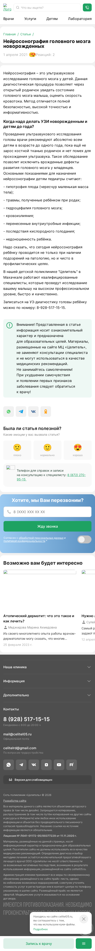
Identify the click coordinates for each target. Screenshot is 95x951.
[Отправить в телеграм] (21, 411)
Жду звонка (47, 526)
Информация (14, 681)
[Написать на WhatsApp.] (8, 764)
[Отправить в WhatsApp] (8, 411)
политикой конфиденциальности (24, 541)
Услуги (30, 18)
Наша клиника (15, 667)
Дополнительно (16, 695)
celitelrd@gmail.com (19, 748)
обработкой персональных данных (41, 537)
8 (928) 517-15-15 (26, 719)
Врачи (8, 18)
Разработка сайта (14, 800)
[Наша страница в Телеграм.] (21, 764)
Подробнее (40, 929)
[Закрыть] (83, 919)
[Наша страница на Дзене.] (46, 764)
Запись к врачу (39, 943)
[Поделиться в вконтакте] (33, 411)
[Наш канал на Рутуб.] (71, 764)
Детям (52, 18)
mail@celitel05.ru (17, 734)
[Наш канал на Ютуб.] (59, 764)
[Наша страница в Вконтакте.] (33, 764)
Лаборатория (80, 18)
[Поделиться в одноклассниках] (45, 411)
